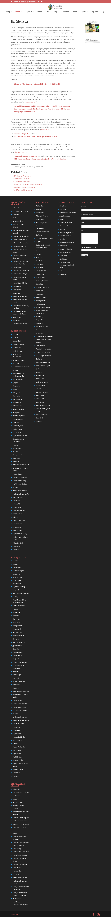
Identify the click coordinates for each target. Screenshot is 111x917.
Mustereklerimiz (65, 252)
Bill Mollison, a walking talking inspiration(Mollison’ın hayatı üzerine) (39, 159)
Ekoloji (66, 12)
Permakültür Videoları (20, 283)
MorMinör (16, 451)
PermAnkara (17, 286)
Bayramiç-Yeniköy (19, 360)
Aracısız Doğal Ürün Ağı (21, 211)
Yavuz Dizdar (17, 524)
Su (48, 12)
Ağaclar (15, 338)
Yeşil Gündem (17, 530)
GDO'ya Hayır (17, 406)
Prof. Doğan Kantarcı (20, 484)
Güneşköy (16, 412)
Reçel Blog (63, 256)
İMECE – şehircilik (66, 249)
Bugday (15, 370)
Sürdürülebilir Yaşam (20, 296)
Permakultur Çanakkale (21, 270)
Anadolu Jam (17, 348)
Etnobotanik (17, 402)
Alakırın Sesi (17, 341)
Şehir (84, 12)
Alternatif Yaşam (18, 344)
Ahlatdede (16, 208)
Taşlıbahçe (16, 501)
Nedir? (17, 12)
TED (61, 271)
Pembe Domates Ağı (20, 477)
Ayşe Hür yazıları (65, 216)
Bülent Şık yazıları (66, 222)
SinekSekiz (63, 259)
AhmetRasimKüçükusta (68, 213)
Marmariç (16, 445)
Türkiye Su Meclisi (19, 511)
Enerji (74, 12)
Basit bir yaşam (18, 351)
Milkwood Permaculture (21, 243)
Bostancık (16, 214)
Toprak (28, 12)
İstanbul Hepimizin (19, 416)
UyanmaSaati (17, 317)
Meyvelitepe (17, 448)
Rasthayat (16, 293)
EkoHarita (16, 218)
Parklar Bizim (17, 474)
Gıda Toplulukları (18, 409)
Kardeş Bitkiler (18, 429)
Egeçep (15, 383)
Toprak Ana (17, 507)
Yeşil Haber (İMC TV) (20, 534)
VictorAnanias (17, 514)
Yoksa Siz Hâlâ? (18, 543)
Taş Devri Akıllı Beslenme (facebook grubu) (67, 265)
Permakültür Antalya (20, 274)
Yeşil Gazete (17, 527)
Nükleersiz (16, 458)
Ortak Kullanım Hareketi (21, 465)
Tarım (39, 12)
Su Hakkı (16, 487)
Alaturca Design (15, 914)
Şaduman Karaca (18, 497)
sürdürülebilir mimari (20, 491)
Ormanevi (16, 461)
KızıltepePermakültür (20, 239)
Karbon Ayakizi (18, 426)
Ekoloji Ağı (16, 393)
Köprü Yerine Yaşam (20, 436)
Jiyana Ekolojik (18, 419)
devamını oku (30, 102)
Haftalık (62, 239)
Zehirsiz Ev (16, 546)
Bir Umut (16, 363)
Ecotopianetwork (18, 379)
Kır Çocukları (17, 432)
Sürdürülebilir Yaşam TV (21, 494)
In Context (63, 246)
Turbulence (63, 274)
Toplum (94, 12)
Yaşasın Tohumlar (19, 520)
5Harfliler (63, 206)
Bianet (62, 219)
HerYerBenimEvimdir (67, 242)
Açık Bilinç (63, 209)
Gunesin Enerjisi (65, 236)
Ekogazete (16, 386)
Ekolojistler (16, 396)
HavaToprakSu (18, 221)
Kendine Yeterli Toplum (21, 236)
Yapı (56, 12)
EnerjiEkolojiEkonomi (67, 232)
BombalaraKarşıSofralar (21, 367)
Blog (8, 12)
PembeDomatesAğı (19, 481)
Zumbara (16, 550)
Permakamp (17, 267)
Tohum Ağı (16, 504)
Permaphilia (17, 290)
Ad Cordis (16, 334)
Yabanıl (15, 517)
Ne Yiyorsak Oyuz (19, 455)
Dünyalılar (63, 229)
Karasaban (16, 422)
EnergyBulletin (18, 399)
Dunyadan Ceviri (65, 226)
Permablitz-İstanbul (19, 246)
